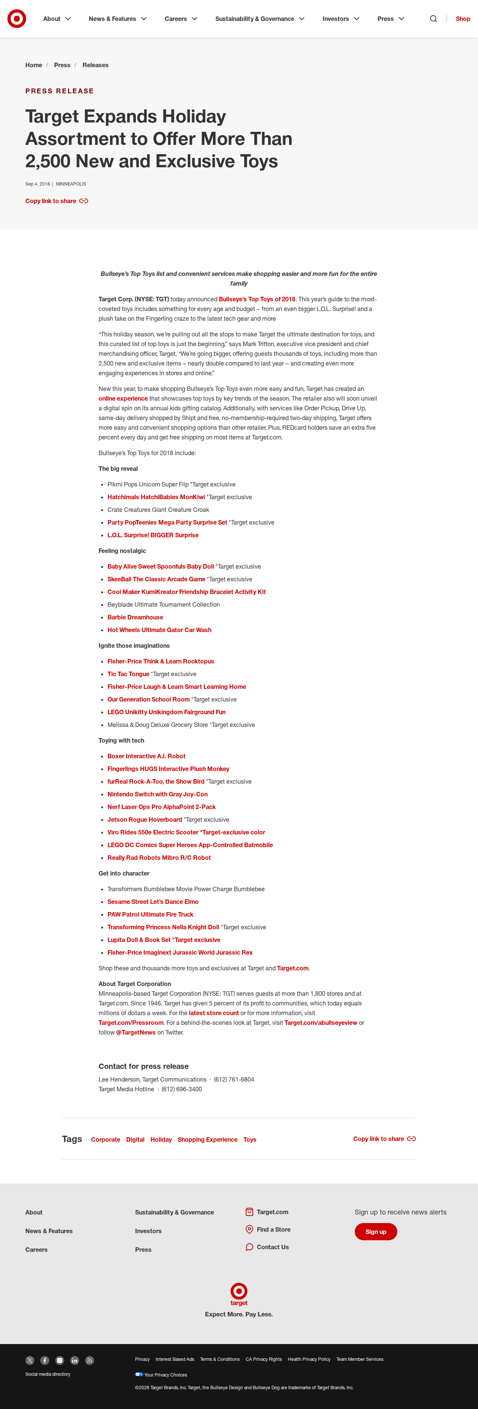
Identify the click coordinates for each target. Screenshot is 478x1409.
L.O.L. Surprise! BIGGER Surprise (153, 535)
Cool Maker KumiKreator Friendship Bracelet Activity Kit (187, 591)
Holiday (161, 1139)
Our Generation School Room (149, 699)
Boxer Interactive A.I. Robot (147, 756)
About (51, 18)
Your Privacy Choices (165, 1375)
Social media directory (47, 1374)
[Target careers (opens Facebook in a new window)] (44, 1360)
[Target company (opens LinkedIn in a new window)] (74, 1360)
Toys (250, 1139)
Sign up (376, 1231)
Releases (96, 65)
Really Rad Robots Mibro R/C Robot (159, 857)
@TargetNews (136, 1032)
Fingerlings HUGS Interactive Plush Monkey (168, 768)
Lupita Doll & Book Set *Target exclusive (164, 939)
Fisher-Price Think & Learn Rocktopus (161, 661)
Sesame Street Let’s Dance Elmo (153, 901)
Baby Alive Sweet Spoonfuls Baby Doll (161, 566)
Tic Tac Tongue (128, 674)
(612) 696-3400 (182, 1089)
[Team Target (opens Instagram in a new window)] (59, 1360)
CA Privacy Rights (264, 1359)
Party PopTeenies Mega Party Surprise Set (167, 522)
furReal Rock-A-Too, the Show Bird (156, 781)
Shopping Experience (208, 1139)
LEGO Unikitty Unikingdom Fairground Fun (167, 712)
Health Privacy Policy (309, 1359)
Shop (463, 18)
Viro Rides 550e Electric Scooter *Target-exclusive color (186, 832)
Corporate (105, 1139)
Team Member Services (360, 1359)
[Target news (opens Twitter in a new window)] (29, 1360)
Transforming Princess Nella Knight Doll (163, 927)
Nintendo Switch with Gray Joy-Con (158, 794)
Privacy (142, 1359)
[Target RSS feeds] (89, 1360)
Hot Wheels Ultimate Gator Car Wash (159, 630)
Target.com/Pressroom (131, 1022)
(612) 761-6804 (234, 1079)
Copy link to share (50, 201)
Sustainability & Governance (254, 18)
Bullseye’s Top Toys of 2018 (257, 299)
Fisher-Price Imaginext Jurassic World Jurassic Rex (180, 952)
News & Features (112, 18)
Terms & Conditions (220, 1359)
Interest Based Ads (175, 1359)
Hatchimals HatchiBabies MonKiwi (156, 497)
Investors (336, 18)
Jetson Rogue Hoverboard (145, 819)
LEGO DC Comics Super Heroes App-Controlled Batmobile (190, 845)
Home (33, 65)
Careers (176, 18)
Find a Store (274, 1229)
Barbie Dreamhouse (135, 617)
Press (386, 18)
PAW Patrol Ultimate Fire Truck (150, 914)
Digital (135, 1139)
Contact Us (273, 1247)
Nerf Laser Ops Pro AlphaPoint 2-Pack (162, 807)
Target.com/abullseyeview (321, 1022)
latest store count (214, 1013)
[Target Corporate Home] (16, 18)
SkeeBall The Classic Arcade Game (157, 579)
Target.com (292, 968)
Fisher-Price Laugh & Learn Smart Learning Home (177, 686)
